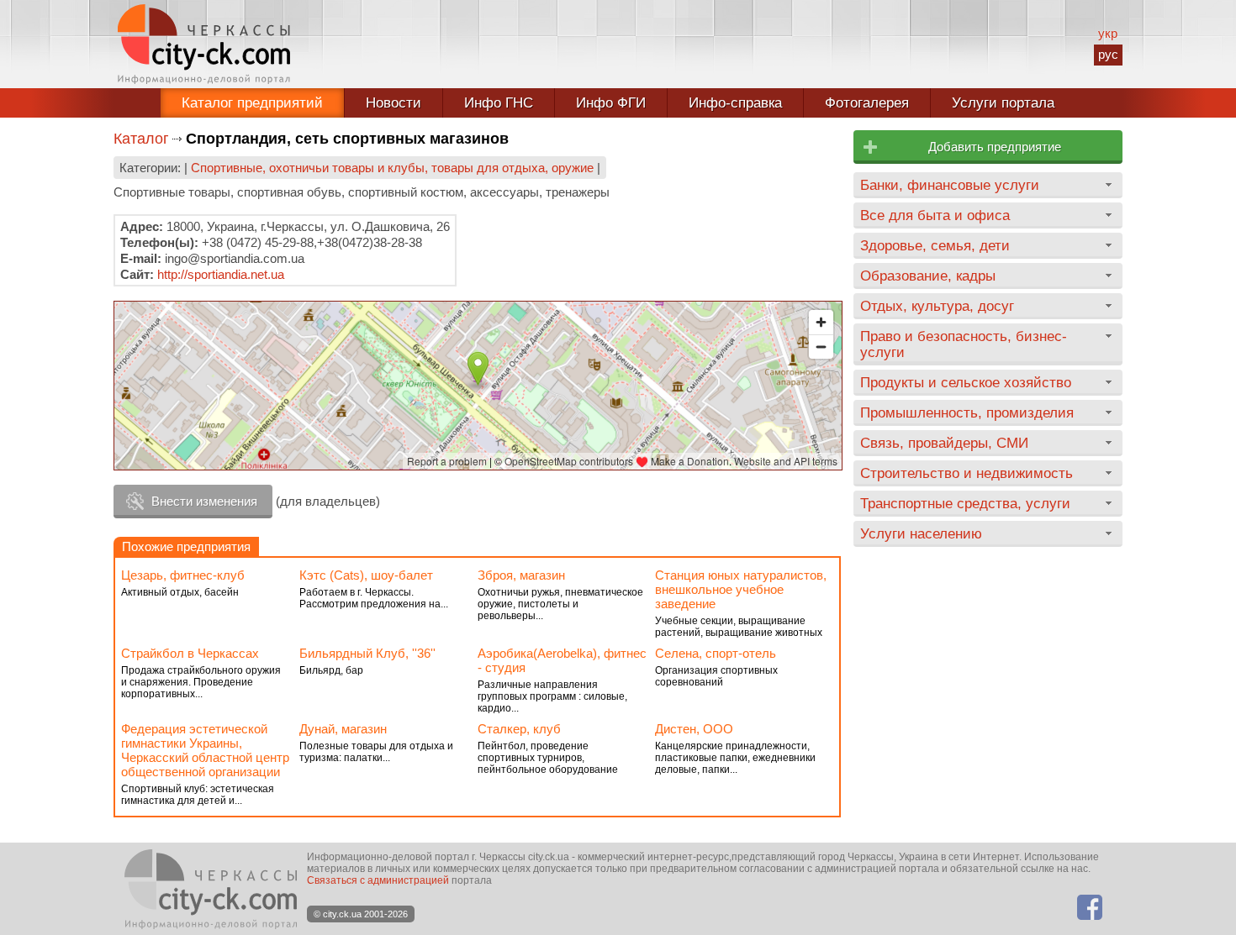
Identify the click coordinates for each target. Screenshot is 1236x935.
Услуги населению (921, 533)
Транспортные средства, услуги (965, 503)
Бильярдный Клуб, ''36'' (367, 653)
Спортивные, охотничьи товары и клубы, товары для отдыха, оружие (392, 167)
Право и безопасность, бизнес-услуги (963, 344)
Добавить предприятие (994, 146)
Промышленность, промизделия (967, 412)
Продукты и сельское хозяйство (965, 382)
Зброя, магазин (521, 575)
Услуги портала (1003, 103)
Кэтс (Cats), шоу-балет (366, 575)
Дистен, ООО (694, 729)
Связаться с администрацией (378, 880)
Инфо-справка (735, 103)
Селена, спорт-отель (715, 653)
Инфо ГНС (498, 103)
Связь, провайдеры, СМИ (944, 442)
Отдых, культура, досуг (937, 305)
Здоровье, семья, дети (935, 245)
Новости (393, 103)
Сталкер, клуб (519, 729)
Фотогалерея (867, 103)
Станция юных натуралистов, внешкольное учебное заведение (741, 589)
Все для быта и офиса (935, 215)
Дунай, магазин (343, 729)
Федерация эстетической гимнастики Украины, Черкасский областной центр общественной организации (205, 750)
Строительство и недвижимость (966, 473)
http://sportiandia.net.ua (220, 274)
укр (1107, 33)
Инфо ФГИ (611, 103)
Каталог (141, 138)
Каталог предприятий (252, 103)
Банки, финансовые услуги (949, 184)
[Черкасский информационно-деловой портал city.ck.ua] (204, 44)
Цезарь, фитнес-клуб (183, 575)
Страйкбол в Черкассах (190, 653)
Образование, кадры (928, 275)
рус (1108, 54)
